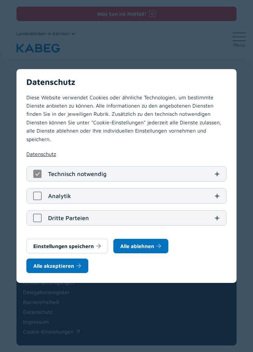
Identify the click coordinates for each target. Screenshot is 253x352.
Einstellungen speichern (63, 246)
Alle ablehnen (137, 246)
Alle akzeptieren (53, 266)
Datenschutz (41, 154)
